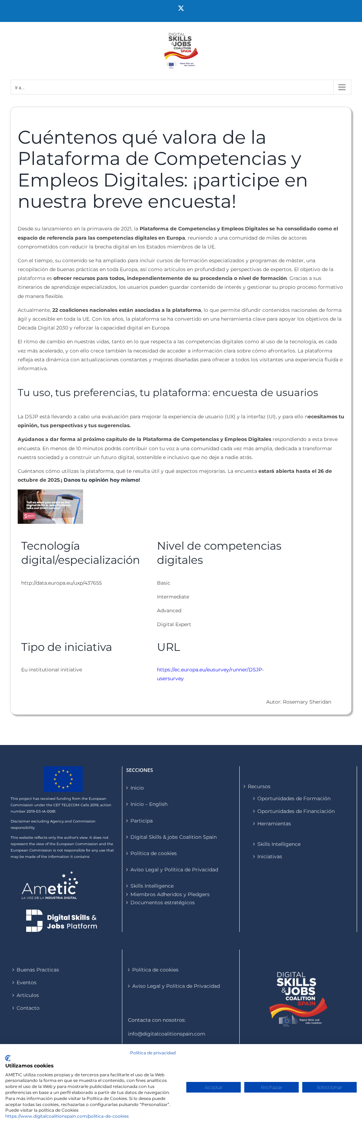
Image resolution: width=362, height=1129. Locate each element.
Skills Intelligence (278, 844)
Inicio (137, 788)
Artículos (28, 995)
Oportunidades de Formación (294, 798)
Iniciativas (269, 856)
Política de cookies (153, 853)
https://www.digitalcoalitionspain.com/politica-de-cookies (67, 1116)
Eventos (26, 982)
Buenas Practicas (38, 970)
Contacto (28, 1008)
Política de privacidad (153, 1052)
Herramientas (274, 823)
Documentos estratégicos (162, 902)
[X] (181, 8)
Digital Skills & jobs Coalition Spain (173, 837)
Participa (141, 821)
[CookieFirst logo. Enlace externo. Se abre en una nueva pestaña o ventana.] (8, 1058)
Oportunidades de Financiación (296, 811)
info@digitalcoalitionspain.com (166, 1034)
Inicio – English (149, 804)
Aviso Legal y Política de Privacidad (174, 869)
